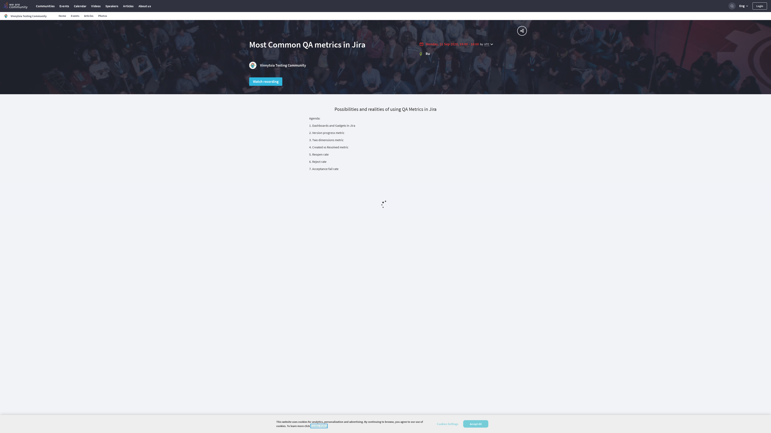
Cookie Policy (319, 426)
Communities (45, 6)
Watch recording (265, 81)
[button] (744, 6)
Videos (96, 6)
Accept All (476, 424)
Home (62, 16)
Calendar (80, 6)
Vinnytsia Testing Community (283, 65)
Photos (102, 16)
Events (64, 6)
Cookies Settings (447, 424)
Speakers (111, 6)
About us (145, 6)
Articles (128, 6)
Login (759, 6)
